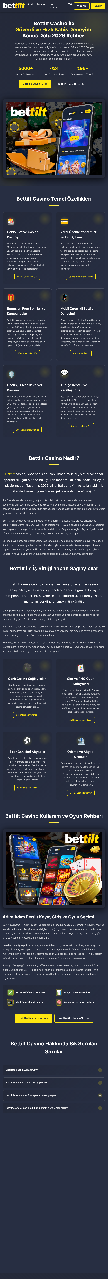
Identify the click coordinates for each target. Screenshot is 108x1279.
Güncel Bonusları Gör (27, 353)
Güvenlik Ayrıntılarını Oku (27, 430)
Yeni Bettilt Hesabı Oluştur (74, 1018)
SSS (70, 4)
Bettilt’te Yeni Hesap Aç (71, 84)
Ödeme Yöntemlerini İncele (81, 277)
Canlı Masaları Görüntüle (27, 715)
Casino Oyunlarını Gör (27, 277)
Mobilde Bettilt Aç (81, 353)
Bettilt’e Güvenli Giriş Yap (33, 1018)
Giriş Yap (81, 5)
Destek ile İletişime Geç (80, 426)
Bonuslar (41, 4)
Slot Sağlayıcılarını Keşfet (80, 720)
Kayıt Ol (98, 5)
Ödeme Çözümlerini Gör (81, 793)
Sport (30, 4)
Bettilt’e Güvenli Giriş (35, 83)
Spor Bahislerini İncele (27, 788)
